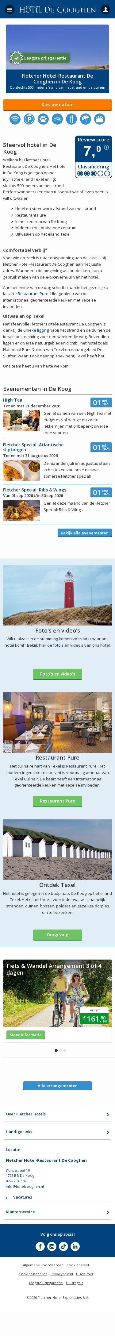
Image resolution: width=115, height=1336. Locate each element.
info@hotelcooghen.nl (25, 1186)
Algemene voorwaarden (43, 1265)
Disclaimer (85, 1274)
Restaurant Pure (33, 293)
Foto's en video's (57, 674)
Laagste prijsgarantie (45, 58)
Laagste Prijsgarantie (46, 1282)
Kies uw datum (58, 104)
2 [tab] (60, 1050)
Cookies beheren (33, 1274)
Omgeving (57, 935)
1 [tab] (56, 1050)
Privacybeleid (62, 1274)
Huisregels (74, 1282)
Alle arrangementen (58, 1085)
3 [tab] (64, 1050)
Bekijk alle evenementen (85, 533)
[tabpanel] (57, 1001)
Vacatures (22, 1197)
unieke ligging (36, 330)
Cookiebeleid (78, 1265)
